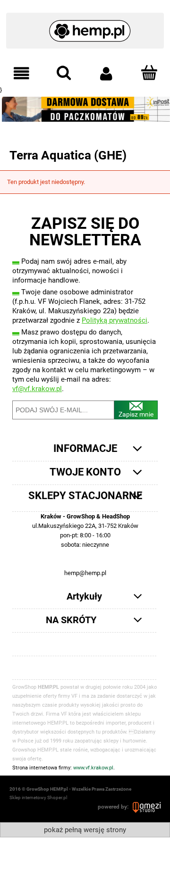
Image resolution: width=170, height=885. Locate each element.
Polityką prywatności (114, 320)
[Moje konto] (106, 73)
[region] (85, 109)
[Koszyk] (149, 72)
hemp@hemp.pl (85, 572)
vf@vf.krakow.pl (37, 388)
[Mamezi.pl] (147, 806)
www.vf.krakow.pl (93, 768)
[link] (85, 109)
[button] (21, 73)
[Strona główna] (85, 26)
